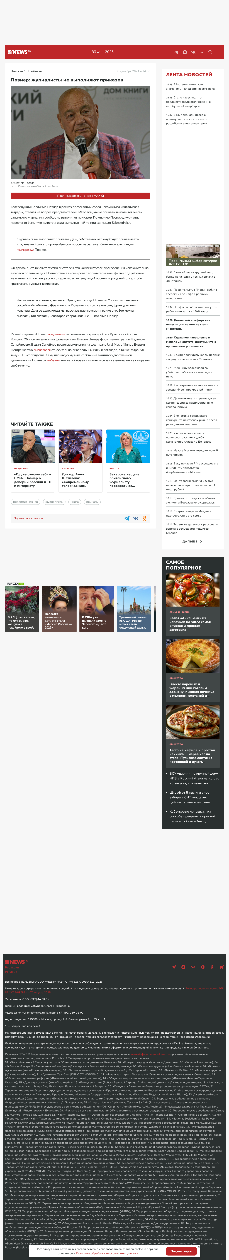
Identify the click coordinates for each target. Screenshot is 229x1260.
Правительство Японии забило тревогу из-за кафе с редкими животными (191, 294)
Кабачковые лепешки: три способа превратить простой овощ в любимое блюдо (192, 816)
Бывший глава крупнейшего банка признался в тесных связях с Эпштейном (190, 276)
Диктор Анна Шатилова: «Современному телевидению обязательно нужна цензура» (78, 484)
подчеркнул (25, 250)
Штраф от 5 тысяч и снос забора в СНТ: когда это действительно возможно (190, 797)
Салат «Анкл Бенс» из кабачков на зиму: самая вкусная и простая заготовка (190, 624)
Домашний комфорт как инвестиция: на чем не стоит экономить (188, 324)
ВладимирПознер (25, 502)
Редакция (12, 968)
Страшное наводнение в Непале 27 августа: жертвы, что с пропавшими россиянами (191, 342)
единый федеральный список (150, 1054)
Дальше (190, 542)
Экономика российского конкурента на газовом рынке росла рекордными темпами (191, 420)
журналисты (54, 502)
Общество (21, 468)
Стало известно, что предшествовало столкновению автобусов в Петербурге (188, 102)
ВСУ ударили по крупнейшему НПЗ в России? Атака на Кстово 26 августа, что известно (194, 778)
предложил (56, 334)
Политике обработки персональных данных (107, 1253)
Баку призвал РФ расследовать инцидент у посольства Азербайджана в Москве (192, 468)
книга (75, 502)
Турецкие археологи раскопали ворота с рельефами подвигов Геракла (192, 528)
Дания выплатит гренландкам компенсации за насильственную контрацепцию (191, 402)
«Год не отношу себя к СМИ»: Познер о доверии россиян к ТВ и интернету (32, 480)
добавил (53, 360)
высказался (42, 350)
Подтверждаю (181, 1251)
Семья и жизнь (179, 612)
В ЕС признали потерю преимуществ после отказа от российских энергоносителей (187, 119)
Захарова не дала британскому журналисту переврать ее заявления (124, 482)
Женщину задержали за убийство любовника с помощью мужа (189, 372)
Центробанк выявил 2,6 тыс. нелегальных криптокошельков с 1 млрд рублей (190, 485)
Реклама (11, 972)
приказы (92, 502)
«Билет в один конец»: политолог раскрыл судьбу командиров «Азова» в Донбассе (188, 437)
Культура (68, 468)
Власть (114, 468)
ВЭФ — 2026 (102, 51)
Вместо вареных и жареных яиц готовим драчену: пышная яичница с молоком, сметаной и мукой (192, 692)
